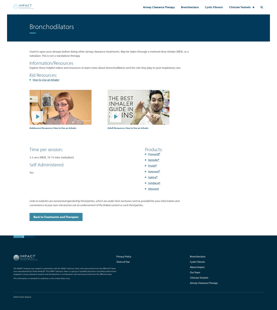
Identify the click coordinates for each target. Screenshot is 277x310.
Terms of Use (123, 261)
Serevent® (154, 171)
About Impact (197, 267)
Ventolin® (153, 160)
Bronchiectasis (190, 7)
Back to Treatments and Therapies (56, 217)
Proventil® (154, 154)
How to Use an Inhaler (46, 80)
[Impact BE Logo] (23, 7)
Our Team (195, 272)
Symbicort (154, 183)
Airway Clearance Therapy (159, 7)
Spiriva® (153, 177)
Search (262, 7)
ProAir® (152, 166)
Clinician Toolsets (240, 7)
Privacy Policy (123, 256)
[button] (60, 107)
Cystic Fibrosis (214, 7)
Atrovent (153, 189)
